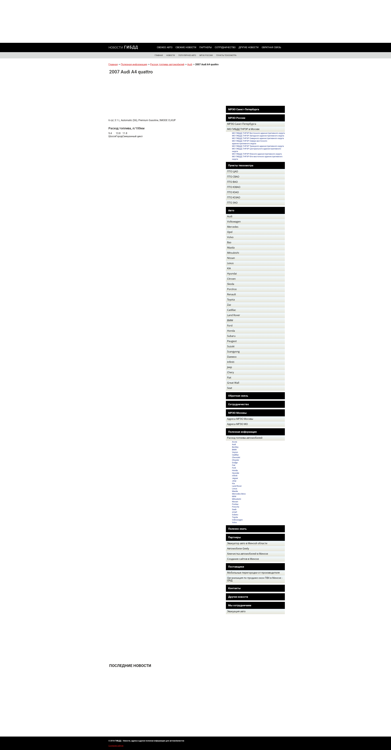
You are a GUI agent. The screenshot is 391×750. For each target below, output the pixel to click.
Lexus (234, 488)
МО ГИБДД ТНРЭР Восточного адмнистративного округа (258, 133)
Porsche (235, 507)
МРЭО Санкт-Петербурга (243, 109)
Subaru (235, 514)
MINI (234, 496)
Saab (234, 509)
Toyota (235, 517)
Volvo (234, 522)
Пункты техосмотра (226, 55)
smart (234, 512)
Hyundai (235, 473)
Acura (234, 442)
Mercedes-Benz (239, 494)
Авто (231, 210)
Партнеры (205, 47)
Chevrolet (236, 457)
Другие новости (249, 47)
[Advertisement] (195, 21)
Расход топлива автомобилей (167, 64)
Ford (234, 468)
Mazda (235, 491)
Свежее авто (164, 47)
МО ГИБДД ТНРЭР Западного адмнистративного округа (258, 136)
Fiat (233, 465)
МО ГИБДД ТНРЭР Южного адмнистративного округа (257, 154)
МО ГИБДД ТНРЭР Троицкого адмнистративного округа (258, 146)
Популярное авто (187, 55)
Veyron (235, 452)
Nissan (235, 501)
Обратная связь (271, 47)
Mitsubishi (236, 499)
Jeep (234, 481)
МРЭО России (206, 55)
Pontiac (235, 504)
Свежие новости (185, 47)
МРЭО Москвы (237, 412)
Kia (233, 483)
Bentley (235, 447)
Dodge (235, 462)
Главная (159, 55)
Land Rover (237, 486)
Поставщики (236, 566)
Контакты (234, 588)
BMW (234, 449)
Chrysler (235, 460)
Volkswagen (237, 520)
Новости (170, 55)
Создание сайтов (115, 746)
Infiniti (234, 475)
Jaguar (235, 478)
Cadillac (235, 455)
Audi (189, 64)
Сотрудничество (225, 47)
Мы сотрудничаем (239, 605)
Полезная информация (134, 64)
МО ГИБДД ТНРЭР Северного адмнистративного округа (258, 138)
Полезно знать (237, 528)
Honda (235, 470)
